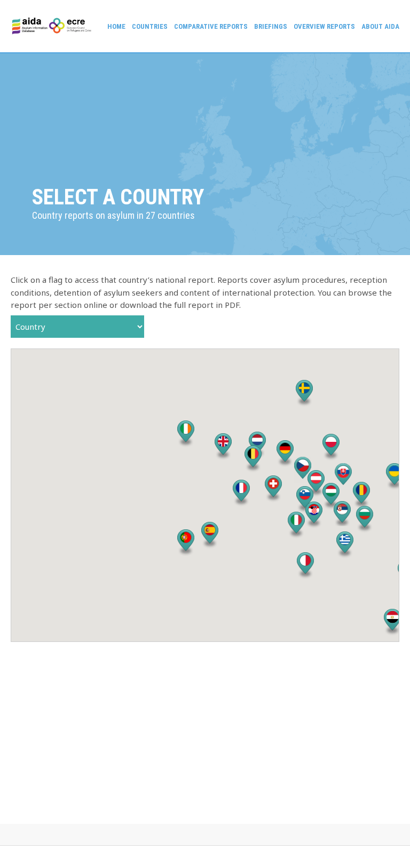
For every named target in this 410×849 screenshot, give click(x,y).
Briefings (270, 26)
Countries (150, 26)
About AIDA (380, 26)
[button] (253, 459)
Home (116, 26)
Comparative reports (211, 26)
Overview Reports (324, 26)
